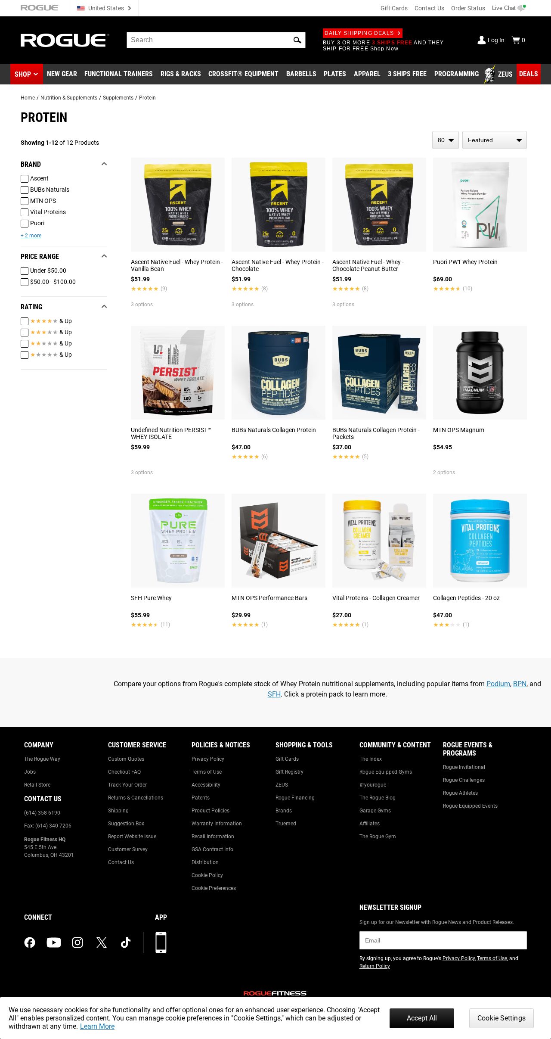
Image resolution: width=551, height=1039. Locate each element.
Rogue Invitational (464, 767)
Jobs (30, 772)
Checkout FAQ (124, 772)
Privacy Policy (208, 759)
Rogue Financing (295, 798)
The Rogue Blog (377, 798)
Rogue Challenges (464, 780)
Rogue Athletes (460, 793)
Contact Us (429, 8)
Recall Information (213, 837)
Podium (498, 684)
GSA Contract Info (212, 849)
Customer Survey (128, 849)
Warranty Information (217, 824)
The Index (370, 759)
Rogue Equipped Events (470, 806)
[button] (297, 40)
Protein (147, 98)
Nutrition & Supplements (68, 98)
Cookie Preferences (214, 888)
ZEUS (282, 785)
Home (28, 98)
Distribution (205, 862)
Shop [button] (23, 74)
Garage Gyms (375, 811)
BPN (519, 684)
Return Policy (374, 966)
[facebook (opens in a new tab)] (29, 942)
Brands (284, 811)
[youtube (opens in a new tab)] (54, 942)
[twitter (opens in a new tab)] (101, 942)
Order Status (468, 8)
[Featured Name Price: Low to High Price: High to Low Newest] (494, 140)
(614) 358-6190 (42, 813)
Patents (201, 798)
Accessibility (206, 785)
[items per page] (445, 140)
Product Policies (210, 811)
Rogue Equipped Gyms (385, 772)
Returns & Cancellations (135, 798)
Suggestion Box (126, 824)
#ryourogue (372, 785)
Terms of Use (207, 772)
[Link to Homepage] (65, 40)
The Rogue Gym (377, 837)
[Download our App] (161, 942)
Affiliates (369, 824)
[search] (216, 40)
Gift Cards (394, 8)
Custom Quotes (126, 759)
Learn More (97, 1026)
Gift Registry (289, 772)
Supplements (118, 98)
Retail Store (37, 785)
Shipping (118, 811)
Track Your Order (127, 785)
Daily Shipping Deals (359, 33)
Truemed (286, 824)
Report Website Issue (132, 837)
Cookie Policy (207, 875)
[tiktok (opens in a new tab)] (125, 942)
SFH (274, 694)
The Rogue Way (42, 759)
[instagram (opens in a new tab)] (77, 942)
